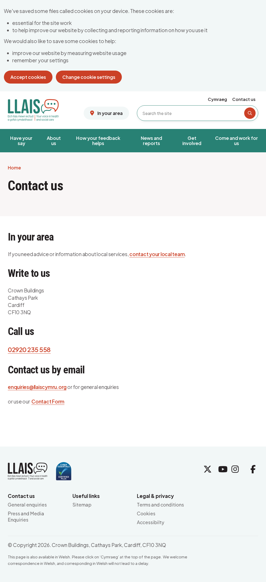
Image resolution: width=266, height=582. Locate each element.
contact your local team (157, 254)
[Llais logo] (33, 108)
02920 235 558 (29, 349)
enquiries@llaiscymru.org (37, 387)
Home (14, 167)
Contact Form (47, 401)
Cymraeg (217, 99)
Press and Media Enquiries (26, 516)
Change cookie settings (88, 77)
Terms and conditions (160, 505)
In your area (110, 113)
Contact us (244, 99)
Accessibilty (150, 522)
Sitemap (81, 505)
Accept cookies (28, 77)
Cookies (146, 513)
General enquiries (27, 505)
